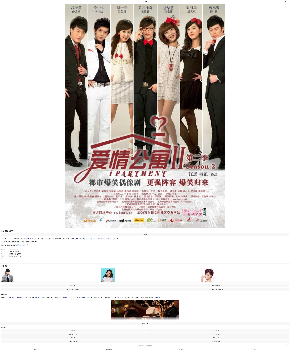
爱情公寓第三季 (73, 334)
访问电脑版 (109, 349)
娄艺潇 (88, 238)
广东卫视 (22, 245)
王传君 (98, 238)
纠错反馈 (254, 349)
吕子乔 (59, 297)
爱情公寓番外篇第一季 (217, 341)
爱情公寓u (73, 337)
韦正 (77, 238)
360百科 (145, 1)
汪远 (70, 238)
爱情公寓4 (217, 330)
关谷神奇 (82, 297)
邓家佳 (103, 238)
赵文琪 (108, 238)
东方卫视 (16, 245)
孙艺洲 (93, 238)
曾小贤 (37, 297)
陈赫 (83, 238)
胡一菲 (13, 297)
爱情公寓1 (73, 330)
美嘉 (117, 297)
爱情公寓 (30, 238)
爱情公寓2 (217, 334)
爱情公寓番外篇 (217, 337)
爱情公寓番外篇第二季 (217, 285)
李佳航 (113, 238)
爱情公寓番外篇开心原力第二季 (217, 289)
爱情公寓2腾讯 (72, 285)
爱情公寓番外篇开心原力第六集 (73, 289)
